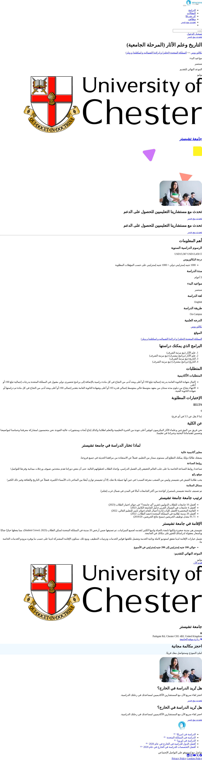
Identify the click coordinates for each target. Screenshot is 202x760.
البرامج (192, 10)
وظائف (192, 19)
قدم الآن (197, 562)
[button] (200, 254)
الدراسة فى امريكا (186, 734)
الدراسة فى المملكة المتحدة (181, 737)
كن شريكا (191, 16)
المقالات (191, 13)
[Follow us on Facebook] (200, 755)
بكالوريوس (196, 52)
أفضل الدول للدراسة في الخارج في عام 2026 (172, 743)
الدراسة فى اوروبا (186, 740)
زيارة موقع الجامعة (190, 639)
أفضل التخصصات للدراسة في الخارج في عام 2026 (169, 747)
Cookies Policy (194, 758)
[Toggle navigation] (184, 5)
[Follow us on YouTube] (194, 755)
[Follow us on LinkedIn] (188, 755)
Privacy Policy (179, 758)
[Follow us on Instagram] (191, 755)
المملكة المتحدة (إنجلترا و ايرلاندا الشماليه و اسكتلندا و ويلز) (156, 52)
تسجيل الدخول (194, 34)
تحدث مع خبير (188, 22)
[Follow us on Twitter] (197, 755)
